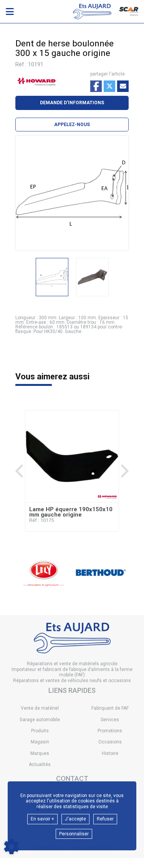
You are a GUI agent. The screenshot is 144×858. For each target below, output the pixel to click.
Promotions (110, 730)
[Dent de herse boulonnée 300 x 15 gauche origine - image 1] (52, 277)
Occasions (110, 742)
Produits (40, 730)
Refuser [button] (105, 819)
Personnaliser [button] (74, 834)
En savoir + (42, 819)
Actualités (40, 764)
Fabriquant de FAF (110, 708)
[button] (72, 124)
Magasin (40, 742)
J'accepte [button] (75, 819)
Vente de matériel (40, 708)
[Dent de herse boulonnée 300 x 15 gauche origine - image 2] (92, 277)
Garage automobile (40, 719)
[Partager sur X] (109, 86)
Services (110, 719)
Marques (39, 753)
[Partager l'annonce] (123, 86)
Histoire (110, 753)
